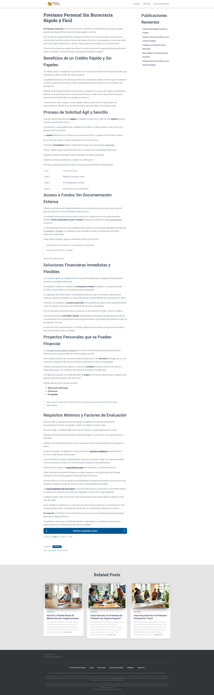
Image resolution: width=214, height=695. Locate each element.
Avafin (53, 500)
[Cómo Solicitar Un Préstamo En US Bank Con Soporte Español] (107, 596)
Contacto (141, 668)
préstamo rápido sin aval (78, 211)
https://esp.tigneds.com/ (117, 678)
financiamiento (62, 550)
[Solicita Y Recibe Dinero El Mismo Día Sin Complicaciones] (63, 596)
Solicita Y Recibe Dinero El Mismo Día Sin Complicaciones (63, 617)
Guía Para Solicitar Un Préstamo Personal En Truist (150, 617)
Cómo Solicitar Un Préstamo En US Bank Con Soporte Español (106, 617)
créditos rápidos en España (59, 278)
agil (49, 550)
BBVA (89, 127)
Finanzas (137, 4)
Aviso (92, 668)
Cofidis (97, 127)
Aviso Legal (101, 668)
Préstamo (146, 4)
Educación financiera (161, 4)
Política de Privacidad (78, 668)
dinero (54, 550)
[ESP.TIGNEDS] (54, 4)
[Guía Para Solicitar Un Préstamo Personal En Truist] (150, 596)
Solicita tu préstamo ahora (85, 531)
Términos (130, 668)
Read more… (69, 632)
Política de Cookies (116, 668)
